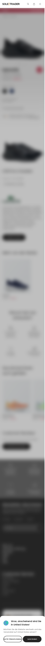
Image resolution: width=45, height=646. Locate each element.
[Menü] (40, 3)
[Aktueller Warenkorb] (34, 3)
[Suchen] (28, 3)
